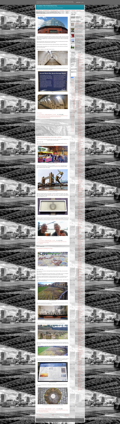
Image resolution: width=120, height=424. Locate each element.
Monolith (49, 195)
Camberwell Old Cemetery (80, 100)
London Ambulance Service (80, 204)
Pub (63, 241)
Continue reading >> (39, 238)
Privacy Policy (79, 10)
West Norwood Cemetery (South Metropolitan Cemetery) (80, 385)
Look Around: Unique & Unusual (80, 214)
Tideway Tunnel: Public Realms (80, 330)
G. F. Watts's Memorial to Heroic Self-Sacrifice (80, 156)
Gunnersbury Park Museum (80, 168)
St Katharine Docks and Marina (80, 307)
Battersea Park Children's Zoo (80, 70)
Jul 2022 (74, 94)
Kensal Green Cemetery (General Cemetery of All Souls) (80, 195)
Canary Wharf (80, 101)
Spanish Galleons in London (80, 299)
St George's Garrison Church (80, 303)
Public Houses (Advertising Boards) (80, 260)
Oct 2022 (74, 90)
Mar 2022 (74, 110)
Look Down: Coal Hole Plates (80, 216)
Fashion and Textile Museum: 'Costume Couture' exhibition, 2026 (80, 150)
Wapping (47, 242)
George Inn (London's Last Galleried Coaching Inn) (80, 161)
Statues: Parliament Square (80, 321)
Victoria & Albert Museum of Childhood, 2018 (80, 361)
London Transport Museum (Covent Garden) (80, 209)
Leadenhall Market (80, 199)
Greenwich (47, 115)
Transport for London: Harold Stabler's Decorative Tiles (80, 345)
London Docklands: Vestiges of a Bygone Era (80, 206)
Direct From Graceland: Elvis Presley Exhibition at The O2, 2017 (80, 132)
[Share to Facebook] (62, 114)
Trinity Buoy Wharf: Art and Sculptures (80, 350)
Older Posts (67, 414)
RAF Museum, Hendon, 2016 (80, 265)
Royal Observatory (80, 285)
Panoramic (79, 252)
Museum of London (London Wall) (80, 242)
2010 (72, 128)
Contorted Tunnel (57, 165)
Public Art (79, 257)
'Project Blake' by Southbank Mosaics (80, 256)
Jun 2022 (74, 95)
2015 (72, 122)
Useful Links (73, 10)
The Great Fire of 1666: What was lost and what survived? (78, 23)
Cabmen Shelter (80, 98)
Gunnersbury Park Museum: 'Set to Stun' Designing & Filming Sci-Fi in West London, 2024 (80, 171)
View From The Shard (80, 366)
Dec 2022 (74, 87)
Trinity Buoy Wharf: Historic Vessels (80, 354)
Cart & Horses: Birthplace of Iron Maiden (80, 106)
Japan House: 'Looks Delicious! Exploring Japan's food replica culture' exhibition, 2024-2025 (80, 189)
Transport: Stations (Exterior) (80, 339)
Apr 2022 (74, 98)
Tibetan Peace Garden (79, 329)
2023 (72, 85)
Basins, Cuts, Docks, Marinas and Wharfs (80, 68)
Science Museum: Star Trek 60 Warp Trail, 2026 (80, 289)
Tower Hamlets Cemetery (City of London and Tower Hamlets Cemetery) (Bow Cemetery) (80, 334)
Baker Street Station (80, 64)
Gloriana (52, 194)
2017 (72, 119)
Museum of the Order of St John (80, 244)
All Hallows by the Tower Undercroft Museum (80, 60)
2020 (72, 115)
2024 (72, 83)
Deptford (50, 241)
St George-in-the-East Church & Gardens (80, 305)
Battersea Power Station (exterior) (80, 72)
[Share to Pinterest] (62, 114)
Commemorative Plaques (80, 115)
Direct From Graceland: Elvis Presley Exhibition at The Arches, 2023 (80, 136)
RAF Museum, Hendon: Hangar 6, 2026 (80, 280)
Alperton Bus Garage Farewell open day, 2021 (80, 63)
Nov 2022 (74, 88)
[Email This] (59, 114)
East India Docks (80, 143)
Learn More (78, 2)
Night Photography (80, 247)
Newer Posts (39, 414)
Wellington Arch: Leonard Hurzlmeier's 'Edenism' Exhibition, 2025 (80, 380)
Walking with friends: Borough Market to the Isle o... (74, 103)
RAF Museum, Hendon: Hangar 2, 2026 (80, 269)
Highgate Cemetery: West (80, 179)
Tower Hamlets (57, 116)
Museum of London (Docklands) (80, 240)
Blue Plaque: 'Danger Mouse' (78, 34)
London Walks (62, 10)
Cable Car (79, 97)
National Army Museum (80, 245)
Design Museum (80, 125)
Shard (78, 294)
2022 (72, 86)
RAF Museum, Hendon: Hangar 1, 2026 (80, 267)
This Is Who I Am (39, 10)
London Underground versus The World (78, 29)
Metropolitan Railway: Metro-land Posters (80, 228)
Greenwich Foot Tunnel (41, 15)
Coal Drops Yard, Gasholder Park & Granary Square (80, 113)
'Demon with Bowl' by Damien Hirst (79, 39)
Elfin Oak (79, 144)
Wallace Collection (80, 369)
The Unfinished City (46, 10)
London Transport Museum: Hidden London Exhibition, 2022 (80, 211)
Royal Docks (79, 284)
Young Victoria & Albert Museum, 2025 (80, 389)
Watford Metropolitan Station (80, 376)
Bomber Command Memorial (80, 84)
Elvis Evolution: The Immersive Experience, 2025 (80, 146)
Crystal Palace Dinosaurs (80, 121)
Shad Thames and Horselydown (80, 293)
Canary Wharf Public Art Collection (80, 103)
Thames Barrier (80, 327)
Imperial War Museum (79, 186)
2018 (72, 118)
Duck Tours (79, 140)
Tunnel (60, 116)
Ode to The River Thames (54, 10)
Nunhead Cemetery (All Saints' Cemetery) (80, 249)
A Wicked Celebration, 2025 (80, 54)
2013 (72, 124)
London (56, 115)
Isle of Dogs (58, 241)
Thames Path (47, 116)
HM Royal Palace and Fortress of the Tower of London (80, 181)
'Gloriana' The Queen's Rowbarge (80, 165)
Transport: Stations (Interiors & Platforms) (80, 341)
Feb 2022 (74, 111)
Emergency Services (80, 148)
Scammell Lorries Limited (80, 287)
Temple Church (80, 326)
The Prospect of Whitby (57, 219)
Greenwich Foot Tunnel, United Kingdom (44, 117)
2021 (72, 114)
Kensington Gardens (80, 197)
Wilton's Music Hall (80, 387)
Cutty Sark (39, 115)
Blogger (78, 420)
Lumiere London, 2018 (80, 224)
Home (53, 414)
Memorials (79, 226)
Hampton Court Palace (80, 174)
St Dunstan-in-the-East (80, 301)
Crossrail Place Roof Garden (80, 119)
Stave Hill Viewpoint (79, 323)
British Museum (80, 87)
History (50, 115)
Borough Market (46, 241)
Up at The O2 (79, 355)
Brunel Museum (80, 96)
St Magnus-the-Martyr (80, 309)
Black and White (80, 79)
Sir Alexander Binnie (42, 116)
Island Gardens (53, 115)
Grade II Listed (43, 115)
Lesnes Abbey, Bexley (80, 201)
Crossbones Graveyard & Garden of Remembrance (80, 117)
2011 (72, 127)
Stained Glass (79, 316)
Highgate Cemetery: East (80, 177)
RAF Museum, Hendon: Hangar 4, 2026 (80, 275)
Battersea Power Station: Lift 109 (80, 75)
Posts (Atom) (42, 416)
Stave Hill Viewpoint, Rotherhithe (77, 46)
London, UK (41, 243)
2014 (72, 123)
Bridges (79, 86)
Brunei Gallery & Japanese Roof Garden (80, 94)
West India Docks (80, 383)
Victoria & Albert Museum (80, 359)
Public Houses (80, 258)
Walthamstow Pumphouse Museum (80, 371)
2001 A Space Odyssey (41, 241)
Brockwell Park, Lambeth (80, 89)
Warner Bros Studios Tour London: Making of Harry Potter (80, 373)
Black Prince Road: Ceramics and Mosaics (80, 81)
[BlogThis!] (60, 114)
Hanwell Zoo (79, 175)
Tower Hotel (79, 336)
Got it (82, 2)
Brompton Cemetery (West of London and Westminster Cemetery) (80, 91)
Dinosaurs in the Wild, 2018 (80, 127)
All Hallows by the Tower (80, 58)
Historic (56, 241)
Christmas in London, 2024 (79, 109)
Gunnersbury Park (80, 166)
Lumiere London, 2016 (80, 223)
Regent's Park (79, 283)
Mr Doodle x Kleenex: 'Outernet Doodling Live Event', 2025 (80, 236)
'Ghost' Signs (79, 163)
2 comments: (54, 240)
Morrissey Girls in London (80, 232)
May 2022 (74, 97)
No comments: (54, 114)
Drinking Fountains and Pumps (80, 139)
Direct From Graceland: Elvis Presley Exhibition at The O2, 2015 (80, 129)
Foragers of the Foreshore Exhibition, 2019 (80, 153)
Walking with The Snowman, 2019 (80, 368)
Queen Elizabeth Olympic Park (80, 263)
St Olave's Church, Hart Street (80, 313)
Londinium (79, 202)
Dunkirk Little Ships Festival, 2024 (80, 142)
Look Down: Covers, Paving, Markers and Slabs (80, 219)
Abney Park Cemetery (79, 56)
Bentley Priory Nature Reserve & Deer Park (80, 78)
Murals (79, 238)
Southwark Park (80, 297)
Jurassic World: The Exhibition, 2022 (80, 192)
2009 (72, 129)
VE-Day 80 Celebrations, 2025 (80, 357)
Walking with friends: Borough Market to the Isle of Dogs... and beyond (49, 137)
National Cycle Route (60, 115)
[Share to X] (61, 114)
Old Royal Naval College (80, 251)
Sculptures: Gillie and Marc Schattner (80, 291)
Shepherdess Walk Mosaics (80, 296)
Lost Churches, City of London (80, 221)
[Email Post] (57, 114)
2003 (72, 131)
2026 (72, 81)
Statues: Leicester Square (80, 319)
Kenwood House (80, 198)
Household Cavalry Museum (80, 184)
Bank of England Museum (80, 66)
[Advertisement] (53, 126)
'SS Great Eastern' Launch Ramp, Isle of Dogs (44, 248)
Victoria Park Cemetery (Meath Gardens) (80, 364)
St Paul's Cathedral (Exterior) (80, 315)
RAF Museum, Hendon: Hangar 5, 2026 (80, 277)
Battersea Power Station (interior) (80, 73)
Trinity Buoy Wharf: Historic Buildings (80, 352)
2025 (72, 82)
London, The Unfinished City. (47, 6)
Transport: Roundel (80, 337)
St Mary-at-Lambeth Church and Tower (80, 311)
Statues (79, 317)
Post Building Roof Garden (80, 254)
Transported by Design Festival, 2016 (80, 348)
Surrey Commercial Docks (80, 324)
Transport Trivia (67, 10)
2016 (72, 120)
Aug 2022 (74, 93)
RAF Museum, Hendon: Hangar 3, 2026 (80, 272)
